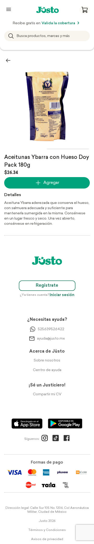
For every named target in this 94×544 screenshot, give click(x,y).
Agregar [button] (51, 183)
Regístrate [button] (47, 286)
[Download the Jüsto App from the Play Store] (65, 423)
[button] (84, 10)
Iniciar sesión (62, 295)
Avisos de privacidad (47, 539)
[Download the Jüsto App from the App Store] (27, 423)
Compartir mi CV (47, 394)
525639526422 (51, 329)
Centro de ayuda (47, 370)
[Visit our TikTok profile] (55, 439)
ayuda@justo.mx (51, 339)
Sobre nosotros (47, 360)
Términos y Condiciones (47, 530)
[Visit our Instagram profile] (45, 439)
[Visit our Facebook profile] (66, 439)
